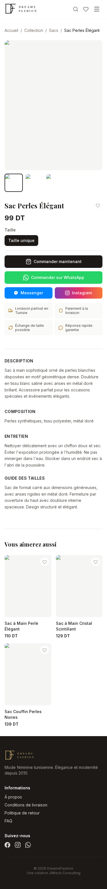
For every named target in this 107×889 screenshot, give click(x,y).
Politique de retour (22, 812)
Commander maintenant (58, 261)
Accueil (11, 30)
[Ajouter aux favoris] (97, 205)
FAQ (8, 820)
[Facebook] (7, 845)
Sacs (53, 30)
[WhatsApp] (28, 845)
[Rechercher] (75, 9)
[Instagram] (18, 845)
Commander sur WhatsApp (57, 277)
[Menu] (96, 9)
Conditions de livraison (26, 804)
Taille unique (21, 240)
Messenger (32, 292)
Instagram (82, 292)
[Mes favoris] (86, 9)
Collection (33, 30)
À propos (13, 796)
